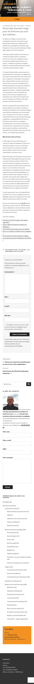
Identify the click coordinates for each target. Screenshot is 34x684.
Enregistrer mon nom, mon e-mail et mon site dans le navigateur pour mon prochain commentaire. (16, 327)
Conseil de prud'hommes (15, 570)
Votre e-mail (7, 440)
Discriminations (11, 249)
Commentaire (10, 272)
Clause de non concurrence (16, 518)
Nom (7, 297)
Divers (9, 539)
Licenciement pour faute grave (17, 577)
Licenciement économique (15, 601)
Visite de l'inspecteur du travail (17, 563)
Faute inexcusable (13, 573)
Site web (7, 315)
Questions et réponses (12, 581)
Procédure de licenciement (15, 612)
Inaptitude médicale (13, 591)
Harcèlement (11, 546)
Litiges (7, 567)
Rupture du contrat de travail (14, 584)
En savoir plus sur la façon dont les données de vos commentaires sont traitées (17, 344)
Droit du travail (7, 506)
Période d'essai (12, 525)
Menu (18, 19)
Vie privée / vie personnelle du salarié (19, 557)
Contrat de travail (10, 508)
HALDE (23, 203)
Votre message (8, 457)
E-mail (7, 306)
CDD (8, 515)
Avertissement (12, 532)
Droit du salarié (12, 543)
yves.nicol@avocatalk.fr (12, 637)
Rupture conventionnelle (15, 615)
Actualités (6, 502)
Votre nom (6, 432)
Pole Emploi (11, 605)
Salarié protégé (12, 553)
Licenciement (11, 598)
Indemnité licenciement (14, 594)
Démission (10, 587)
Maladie (9, 550)
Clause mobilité (12, 522)
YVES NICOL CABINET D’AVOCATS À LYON (18, 8)
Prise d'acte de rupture (14, 608)
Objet (4, 449)
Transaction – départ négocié (16, 619)
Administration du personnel (16, 511)
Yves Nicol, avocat (24, 25)
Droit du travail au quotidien (14, 530)
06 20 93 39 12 (12, 635)
